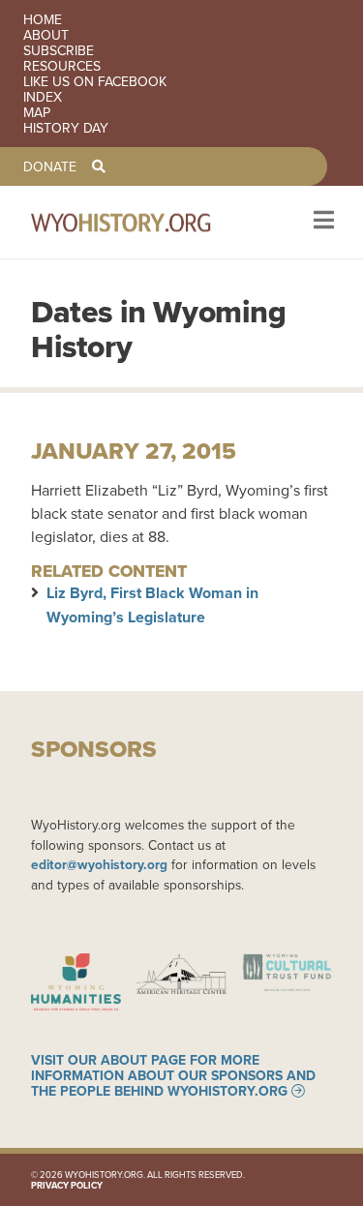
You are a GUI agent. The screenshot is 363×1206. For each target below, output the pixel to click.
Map (36, 112)
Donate (49, 166)
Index (42, 97)
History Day (65, 128)
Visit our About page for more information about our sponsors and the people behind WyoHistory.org (173, 1075)
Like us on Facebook (94, 81)
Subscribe (58, 50)
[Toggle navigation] (322, 222)
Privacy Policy (67, 1185)
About (46, 35)
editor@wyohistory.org (99, 864)
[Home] (147, 222)
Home (42, 19)
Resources (62, 66)
